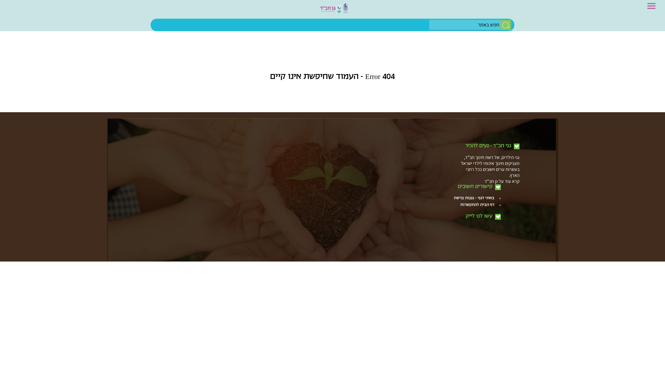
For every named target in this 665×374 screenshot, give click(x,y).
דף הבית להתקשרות (477, 174)
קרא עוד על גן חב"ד (502, 150)
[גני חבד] (332, 11)
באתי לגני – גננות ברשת (474, 167)
